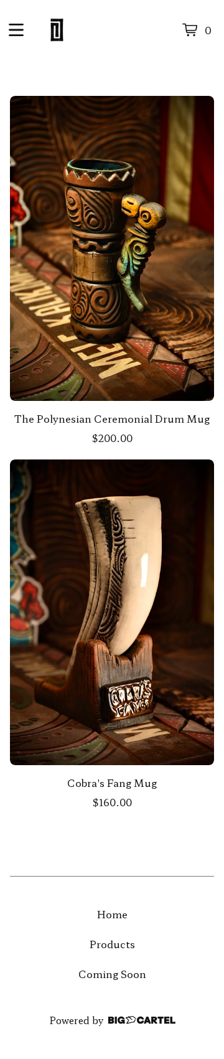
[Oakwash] (57, 30)
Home (112, 913)
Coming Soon (112, 973)
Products (112, 943)
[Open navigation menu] (16, 30)
